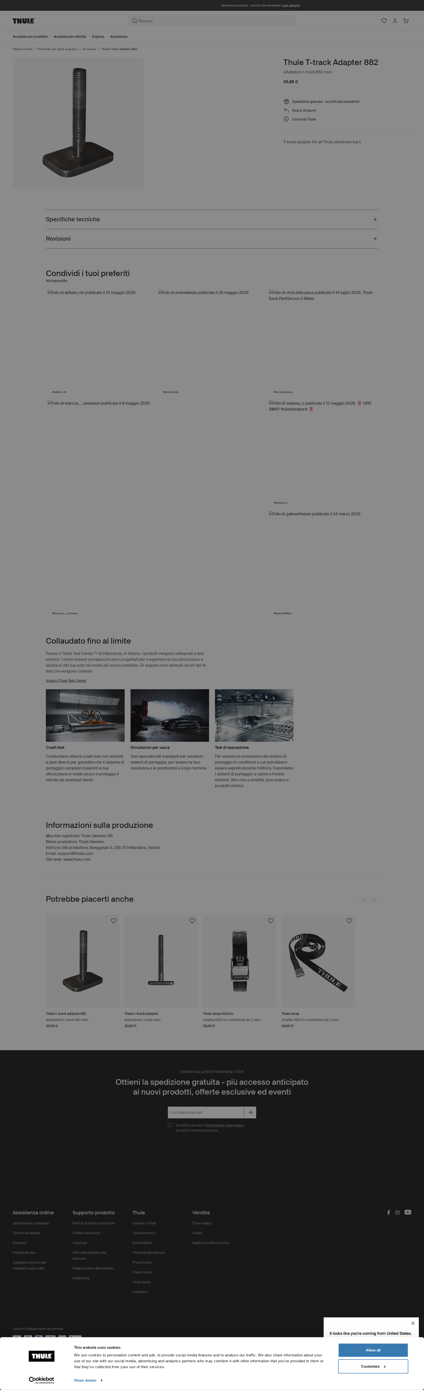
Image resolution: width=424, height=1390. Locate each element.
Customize (370, 1366)
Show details (85, 1380)
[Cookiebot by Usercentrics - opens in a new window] (41, 1380)
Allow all (373, 1350)
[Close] (413, 1323)
